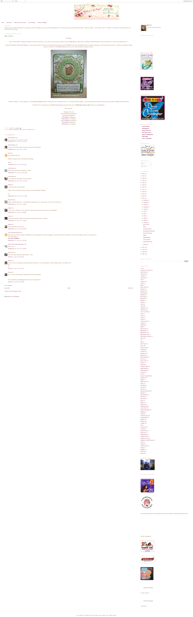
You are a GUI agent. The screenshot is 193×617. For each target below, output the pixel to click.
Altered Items (143, 272)
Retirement (143, 404)
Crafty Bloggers (65, 117)
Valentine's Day (144, 445)
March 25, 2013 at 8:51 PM (16, 282)
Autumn (142, 281)
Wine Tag (143, 451)
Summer (142, 419)
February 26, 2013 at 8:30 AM (17, 164)
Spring (142, 413)
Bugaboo (142, 300)
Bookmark (143, 298)
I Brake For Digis (144, 366)
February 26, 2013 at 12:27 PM (17, 196)
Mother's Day (143, 381)
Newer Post (7, 288)
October (145, 204)
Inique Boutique (144, 368)
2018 (143, 187)
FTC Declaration (32, 22)
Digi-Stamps (143, 328)
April (144, 218)
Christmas (143, 310)
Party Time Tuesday (65, 113)
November (145, 202)
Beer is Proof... (146, 224)
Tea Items (143, 428)
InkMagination (145, 128)
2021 (143, 180)
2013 (143, 198)
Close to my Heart (144, 311)
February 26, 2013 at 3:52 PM (17, 204)
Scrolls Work (143, 408)
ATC (142, 279)
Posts (143, 163)
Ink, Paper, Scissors (146, 132)
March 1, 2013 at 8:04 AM (16, 257)
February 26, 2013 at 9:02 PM (17, 228)
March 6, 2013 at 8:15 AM (16, 268)
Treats (142, 442)
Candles (142, 302)
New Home (143, 385)
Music (142, 383)
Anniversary (143, 277)
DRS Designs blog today (57, 105)
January (145, 244)
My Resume (9, 22)
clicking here (101, 105)
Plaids (144, 226)
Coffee (142, 315)
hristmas (142, 362)
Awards (142, 283)
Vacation (142, 444)
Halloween (143, 355)
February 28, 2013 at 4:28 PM (17, 248)
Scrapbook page (144, 406)
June (144, 213)
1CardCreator (11, 168)
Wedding (142, 449)
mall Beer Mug (61, 46)
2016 (143, 191)
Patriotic (142, 396)
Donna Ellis (10, 199)
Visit (145, 592)
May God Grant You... (148, 233)
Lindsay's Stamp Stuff (145, 376)
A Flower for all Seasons (146, 270)
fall (141, 342)
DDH (142, 327)
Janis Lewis (10, 252)
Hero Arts (143, 359)
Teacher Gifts (143, 430)
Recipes (142, 402)
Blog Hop (143, 294)
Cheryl (9, 272)
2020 (143, 182)
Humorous (143, 364)
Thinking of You (144, 438)
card (141, 304)
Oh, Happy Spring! (147, 228)
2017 (143, 189)
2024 (143, 173)
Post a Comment (8, 285)
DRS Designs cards (145, 334)
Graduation (143, 353)
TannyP (9, 208)
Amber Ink (143, 274)
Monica (9, 260)
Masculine (22, 129)
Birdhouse (143, 289)
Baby (142, 285)
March (145, 220)
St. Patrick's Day (30, 129)
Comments (144, 166)
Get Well (142, 351)
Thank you (143, 432)
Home (3, 22)
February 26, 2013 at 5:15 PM (17, 220)
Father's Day (143, 343)
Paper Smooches (144, 394)
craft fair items (144, 321)
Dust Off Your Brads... (148, 241)
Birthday (142, 291)
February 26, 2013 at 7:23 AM (17, 149)
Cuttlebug (143, 325)
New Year (143, 387)
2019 (143, 185)
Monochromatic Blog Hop (149, 231)
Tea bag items (143, 427)
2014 (143, 196)
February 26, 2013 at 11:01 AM (17, 181)
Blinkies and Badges (42, 22)
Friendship (143, 349)
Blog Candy (143, 293)
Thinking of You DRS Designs (147, 440)
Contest (142, 317)
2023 (143, 176)
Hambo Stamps (144, 357)
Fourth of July (144, 347)
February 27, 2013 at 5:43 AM (17, 240)
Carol (9, 216)
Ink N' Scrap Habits (146, 138)
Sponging (143, 411)
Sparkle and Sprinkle (145, 410)
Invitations (143, 372)
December (145, 200)
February (145, 222)
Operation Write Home (145, 391)
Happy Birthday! (146, 237)
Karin (150, 25)
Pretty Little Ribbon (65, 120)
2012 (143, 247)
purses (142, 400)
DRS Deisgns (143, 330)
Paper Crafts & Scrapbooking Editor (16, 244)
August (145, 209)
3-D (141, 268)
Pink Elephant (65, 122)
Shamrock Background (38, 101)
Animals (142, 276)
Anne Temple (11, 176)
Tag (141, 425)
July (144, 211)
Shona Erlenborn (11, 137)
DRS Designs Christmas (146, 336)
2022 (143, 178)
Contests (142, 319)
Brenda (9, 224)
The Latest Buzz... (147, 239)
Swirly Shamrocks (24, 45)
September (145, 207)
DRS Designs (73, 41)
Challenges (143, 308)
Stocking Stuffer (144, 417)
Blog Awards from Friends (20, 22)
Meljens (142, 379)
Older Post (130, 288)
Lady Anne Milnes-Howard (14, 232)
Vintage (142, 447)
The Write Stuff (145, 126)
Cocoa (142, 313)
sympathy (143, 423)
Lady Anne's (65, 115)
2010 (143, 251)
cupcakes (142, 323)
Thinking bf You (144, 436)
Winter (142, 453)
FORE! (144, 235)
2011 (143, 249)
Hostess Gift (143, 360)
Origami (142, 393)
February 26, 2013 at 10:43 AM (17, 172)
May (144, 216)
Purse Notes (143, 398)
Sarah (9, 153)
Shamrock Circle (83, 45)
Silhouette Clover (70, 45)
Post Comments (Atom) (16, 291)
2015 (143, 193)
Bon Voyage (143, 296)
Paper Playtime (65, 118)
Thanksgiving (143, 434)
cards (10, 129)
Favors (142, 345)
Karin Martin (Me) (146, 130)
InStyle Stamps (144, 370)
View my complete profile (154, 27)
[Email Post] (20, 128)
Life (141, 374)
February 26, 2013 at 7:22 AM (17, 141)
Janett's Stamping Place (147, 134)
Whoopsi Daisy (65, 124)
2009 (143, 254)
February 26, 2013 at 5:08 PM (17, 212)
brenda (9, 184)
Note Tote (143, 389)
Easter (142, 338)
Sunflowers (143, 421)
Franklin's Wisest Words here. (122, 101)
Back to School (144, 287)
